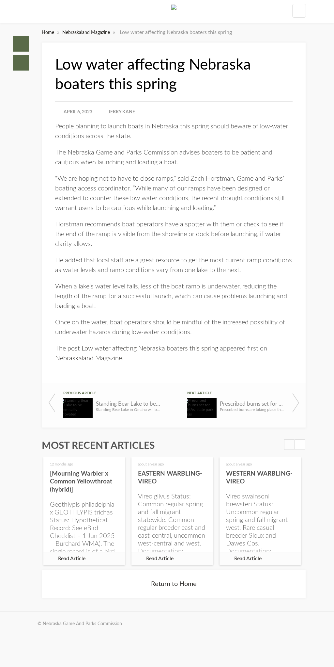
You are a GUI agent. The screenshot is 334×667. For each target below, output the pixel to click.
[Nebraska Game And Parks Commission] (173, 12)
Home (21, 44)
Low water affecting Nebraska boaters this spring (150, 348)
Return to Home (174, 584)
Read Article (71, 558)
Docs (21, 63)
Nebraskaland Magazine (86, 32)
